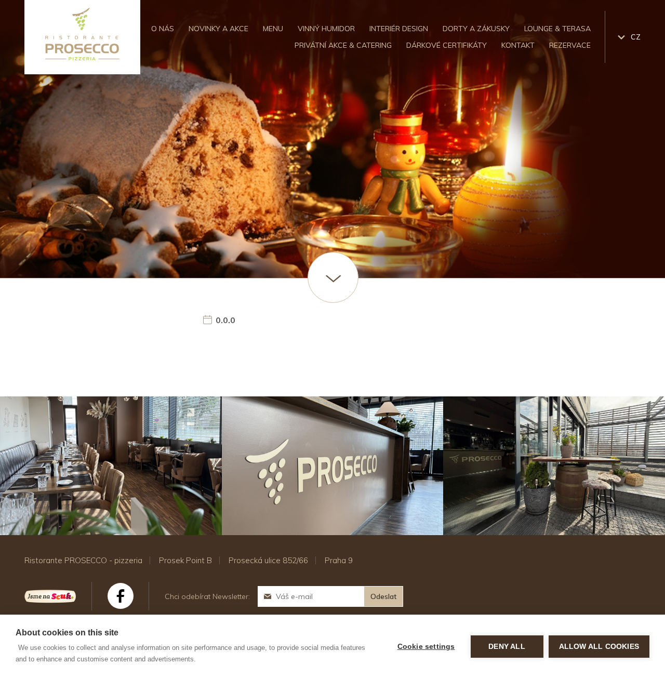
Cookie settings (426, 646)
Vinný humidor (326, 28)
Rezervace (570, 45)
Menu (273, 28)
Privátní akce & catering (343, 45)
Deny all (506, 646)
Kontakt (518, 45)
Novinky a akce (218, 28)
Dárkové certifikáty (446, 45)
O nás (162, 28)
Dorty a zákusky (476, 28)
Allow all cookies (599, 646)
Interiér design (398, 28)
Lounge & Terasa (557, 28)
